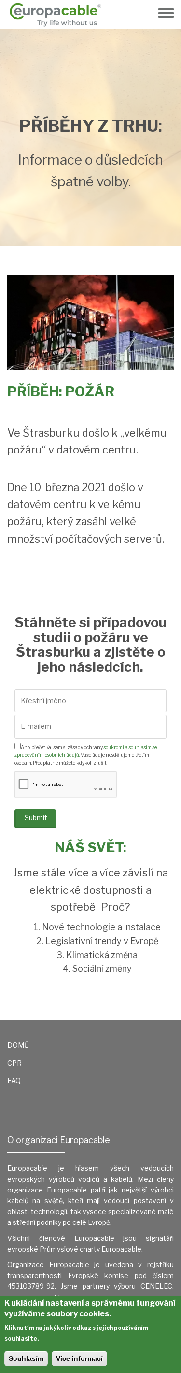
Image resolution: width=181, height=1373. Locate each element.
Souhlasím (26, 1358)
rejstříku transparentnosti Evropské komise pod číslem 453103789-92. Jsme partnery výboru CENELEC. (90, 1275)
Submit (36, 818)
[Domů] (59, 14)
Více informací (79, 1358)
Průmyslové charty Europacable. (91, 1249)
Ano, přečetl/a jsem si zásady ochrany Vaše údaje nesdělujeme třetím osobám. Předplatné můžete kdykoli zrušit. (85, 755)
